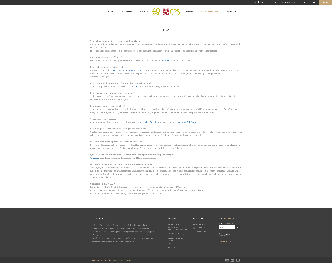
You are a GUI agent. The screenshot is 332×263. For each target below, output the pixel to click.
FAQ (169, 243)
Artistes (189, 11)
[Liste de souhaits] (314, 2)
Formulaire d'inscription (150, 122)
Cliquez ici (166, 60)
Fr (275, 2)
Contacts (231, 11)
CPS (110, 11)
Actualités (126, 11)
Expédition (173, 224)
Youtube (200, 228)
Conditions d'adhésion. (186, 122)
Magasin (144, 11)
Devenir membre (209, 11)
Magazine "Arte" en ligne (228, 234)
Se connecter (288, 2)
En (262, 2)
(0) (326, 2)
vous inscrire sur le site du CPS (127, 70)
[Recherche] (304, 2)
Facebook (201, 224)
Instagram (201, 231)
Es (269, 2)
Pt (255, 2)
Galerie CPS (133, 86)
